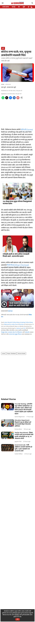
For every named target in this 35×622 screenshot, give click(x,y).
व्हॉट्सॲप (27, 332)
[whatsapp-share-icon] (2, 99)
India (13, 324)
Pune (16, 324)
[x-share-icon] (6, 99)
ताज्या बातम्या (5, 7)
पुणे (28, 7)
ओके (17, 619)
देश (19, 7)
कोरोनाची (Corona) (27, 129)
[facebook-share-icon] (10, 99)
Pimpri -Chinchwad (11, 353)
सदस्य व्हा (10, 311)
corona (3, 353)
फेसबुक (3, 332)
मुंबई (24, 7)
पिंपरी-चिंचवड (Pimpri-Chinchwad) (18, 265)
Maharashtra (7, 324)
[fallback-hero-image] (7, 406)
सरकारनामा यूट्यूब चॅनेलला (15, 334)
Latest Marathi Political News (12, 322)
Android (18, 328)
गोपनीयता (17, 615)
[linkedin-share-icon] (14, 99)
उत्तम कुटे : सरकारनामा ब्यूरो (8, 87)
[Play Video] (17, 298)
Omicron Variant (21, 353)
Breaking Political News (26, 322)
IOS (24, 328)
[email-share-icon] (17, 99)
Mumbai (21, 324)
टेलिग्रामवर (19, 332)
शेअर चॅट (15, 332)
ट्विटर (6, 332)
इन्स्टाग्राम (10, 332)
